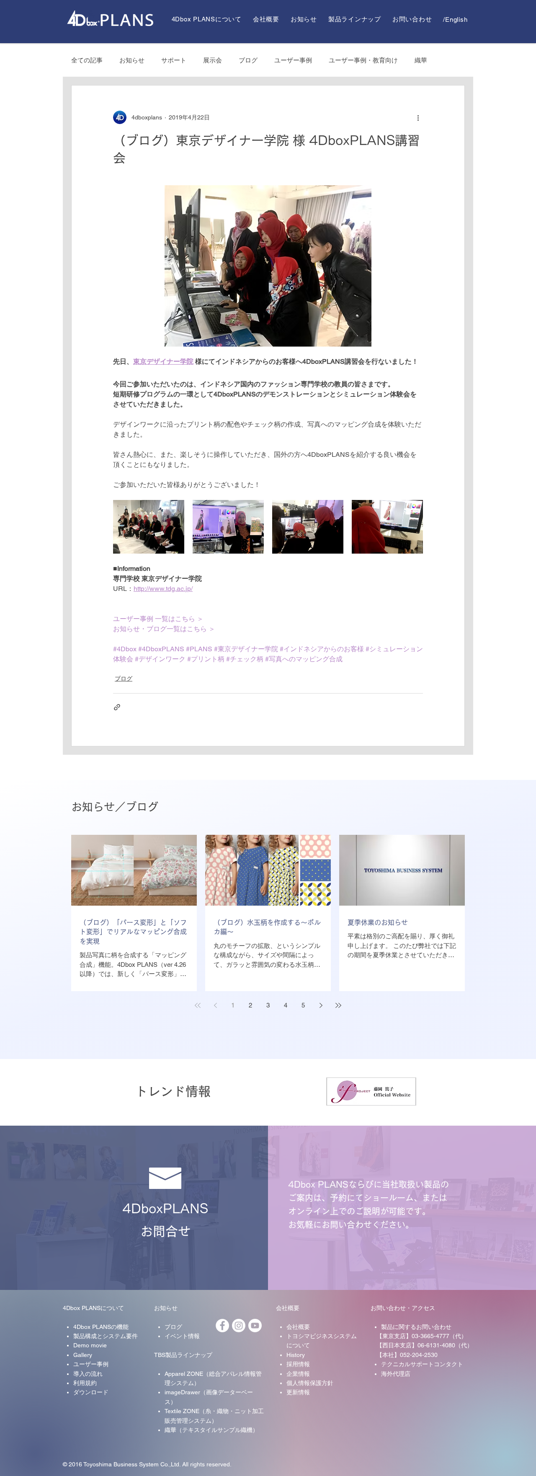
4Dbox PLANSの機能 (101, 1326)
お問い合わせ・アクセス (403, 1308)
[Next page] (320, 1005)
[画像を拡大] (148, 527)
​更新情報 (298, 1392)
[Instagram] (238, 1325)
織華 (421, 60)
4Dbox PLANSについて (93, 1308)
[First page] (197, 1005)
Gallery (82, 1355)
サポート (173, 60)
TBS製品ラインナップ (183, 1355)
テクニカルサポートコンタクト (422, 1364)
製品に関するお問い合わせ (416, 1326)
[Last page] (338, 1005)
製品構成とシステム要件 (105, 1336)
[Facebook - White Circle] (222, 1325)
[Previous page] (215, 1005)
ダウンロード (90, 1392)
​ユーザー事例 (90, 1364)
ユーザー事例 (293, 60)
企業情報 (298, 1373)
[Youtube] (255, 1325)
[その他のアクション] (418, 117)
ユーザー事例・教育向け (363, 60)
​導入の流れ (88, 1373)
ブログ (248, 60)
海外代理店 (395, 1373)
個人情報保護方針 (309, 1383)
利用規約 (85, 1383)
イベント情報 (182, 1336)
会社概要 (287, 1308)
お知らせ (131, 60)
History (295, 1355)
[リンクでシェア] (117, 707)
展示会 (212, 60)
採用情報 (298, 1364)
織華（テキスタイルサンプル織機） (211, 1430)
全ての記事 (87, 60)
